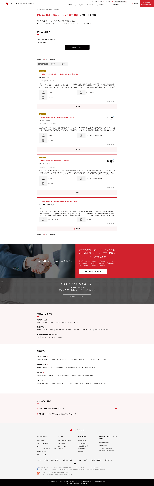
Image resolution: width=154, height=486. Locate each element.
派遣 (101, 1)
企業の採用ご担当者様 (120, 1)
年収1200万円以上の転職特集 (106, 450)
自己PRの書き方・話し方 (88, 367)
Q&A (38, 446)
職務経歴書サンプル (83, 446)
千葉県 (51, 322)
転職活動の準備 (41, 356)
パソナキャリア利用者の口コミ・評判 (46, 448)
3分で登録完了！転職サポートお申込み (147, 3)
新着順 (53, 64)
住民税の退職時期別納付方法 (58, 383)
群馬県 (70, 322)
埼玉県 (58, 322)
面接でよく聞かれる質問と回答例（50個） (83, 375)
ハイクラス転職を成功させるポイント (79, 359)
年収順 (62, 64)
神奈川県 (45, 322)
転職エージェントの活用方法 (98, 359)
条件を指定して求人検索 (64, 440)
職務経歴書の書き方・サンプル (45, 367)
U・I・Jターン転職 (93, 1)
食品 (91, 329)
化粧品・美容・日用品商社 (101, 329)
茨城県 (59, 337)
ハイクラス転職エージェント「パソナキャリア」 (27, 3)
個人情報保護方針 (55, 460)
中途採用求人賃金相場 (96, 460)
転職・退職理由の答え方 (63, 375)
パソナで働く (108, 1)
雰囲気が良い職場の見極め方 (75, 383)
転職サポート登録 (41, 451)
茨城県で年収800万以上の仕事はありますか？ (51, 408)
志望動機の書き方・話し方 (73, 367)
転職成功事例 (81, 448)
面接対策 (39, 372)
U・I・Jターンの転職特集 (105, 448)
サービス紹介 (40, 440)
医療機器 (68, 329)
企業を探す (80, 5)
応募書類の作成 (41, 364)
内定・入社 (40, 380)
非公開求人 (110, 263)
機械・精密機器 (60, 329)
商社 (38, 337)
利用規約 (46, 460)
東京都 (38, 322)
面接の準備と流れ (41, 375)
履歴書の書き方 (59, 367)
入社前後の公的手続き (42, 383)
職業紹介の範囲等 (67, 460)
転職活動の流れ (82, 440)
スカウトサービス (41, 454)
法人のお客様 (108, 460)
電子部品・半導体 (48, 329)
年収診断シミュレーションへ (77, 296)
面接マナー (51, 375)
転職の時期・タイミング (43, 359)
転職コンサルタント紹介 (43, 443)
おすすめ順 (42, 64)
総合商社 (39, 329)
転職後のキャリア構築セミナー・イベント (96, 383)
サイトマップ (77, 460)
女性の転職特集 (103, 445)
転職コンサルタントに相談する (93, 271)
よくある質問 (115, 5)
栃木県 (76, 322)
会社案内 (86, 460)
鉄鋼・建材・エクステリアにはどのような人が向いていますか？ (56, 414)
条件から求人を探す (68, 5)
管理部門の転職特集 (104, 442)
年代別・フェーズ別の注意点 (59, 359)
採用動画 (60, 448)
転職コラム (81, 451)
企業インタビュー (62, 446)
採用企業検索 (61, 443)
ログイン (125, 5)
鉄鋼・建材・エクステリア (48, 337)
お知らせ (39, 460)
